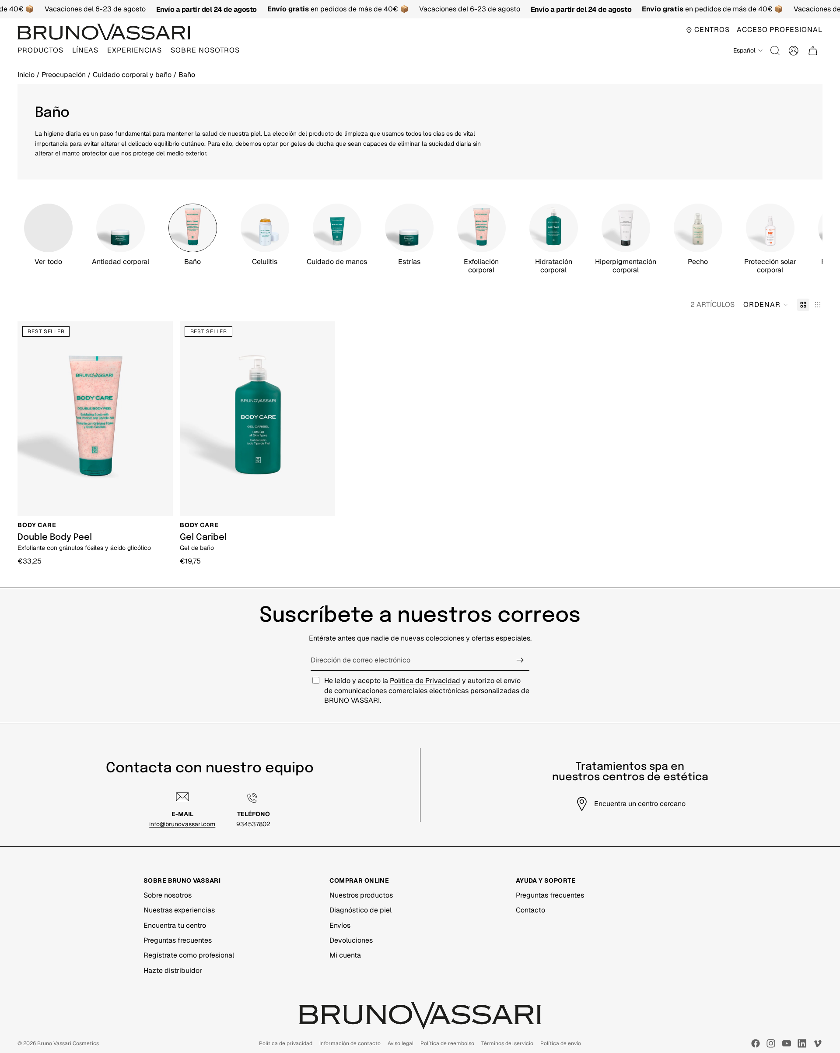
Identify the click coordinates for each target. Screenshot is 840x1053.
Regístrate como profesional (189, 955)
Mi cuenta (345, 955)
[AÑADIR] (160, 502)
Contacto (530, 910)
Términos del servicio (507, 1043)
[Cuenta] (793, 50)
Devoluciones (351, 940)
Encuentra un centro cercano (640, 803)
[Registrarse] (520, 660)
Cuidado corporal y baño (133, 74)
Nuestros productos (361, 895)
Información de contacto (350, 1043)
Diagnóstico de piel (360, 910)
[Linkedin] (802, 1043)
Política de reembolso (447, 1043)
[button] (765, 304)
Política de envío (560, 1043)
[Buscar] (775, 50)
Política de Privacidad (425, 680)
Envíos (339, 925)
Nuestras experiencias (179, 910)
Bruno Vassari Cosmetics (68, 1043)
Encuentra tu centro (175, 925)
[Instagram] (771, 1043)
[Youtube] (786, 1043)
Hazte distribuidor (173, 970)
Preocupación (65, 74)
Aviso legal (400, 1043)
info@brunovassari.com (182, 824)
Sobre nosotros (168, 895)
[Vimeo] (817, 1043)
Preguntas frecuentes (178, 940)
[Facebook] (755, 1043)
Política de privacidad (285, 1043)
